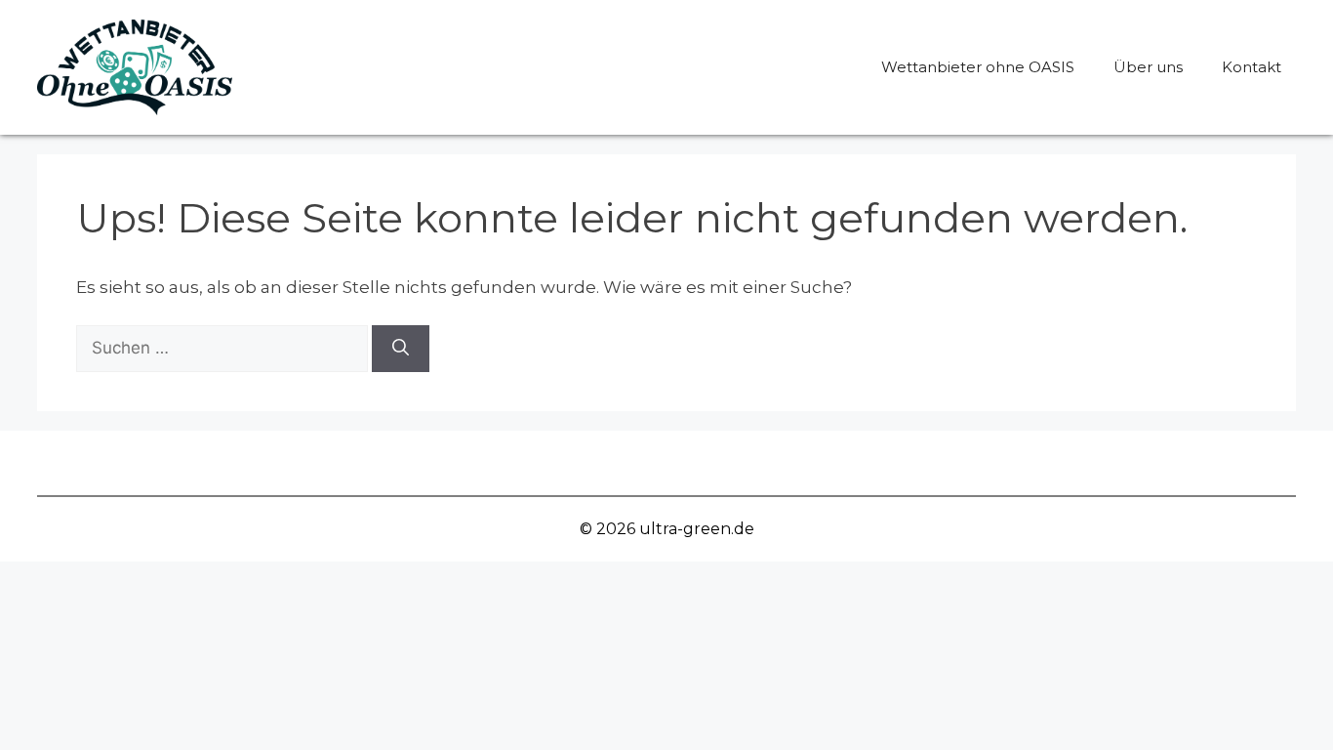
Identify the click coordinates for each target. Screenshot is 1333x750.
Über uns (1148, 67)
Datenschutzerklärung (1009, 462)
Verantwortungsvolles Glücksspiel (367, 462)
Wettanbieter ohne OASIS (977, 67)
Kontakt (1251, 67)
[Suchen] (400, 348)
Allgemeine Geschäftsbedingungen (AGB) (709, 462)
